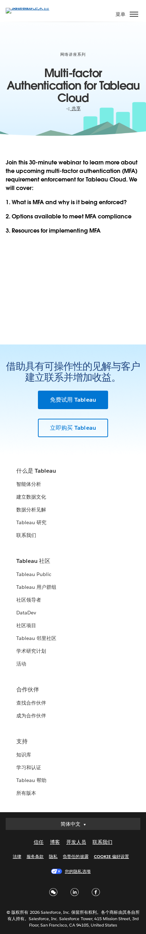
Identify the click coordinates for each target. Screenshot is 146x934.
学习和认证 (28, 767)
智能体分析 (28, 484)
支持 (22, 741)
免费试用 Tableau (73, 399)
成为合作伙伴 (31, 715)
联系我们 (26, 535)
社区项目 (26, 625)
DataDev (26, 612)
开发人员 (76, 842)
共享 (75, 108)
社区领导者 (28, 600)
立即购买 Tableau (73, 427)
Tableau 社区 (33, 561)
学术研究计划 (31, 651)
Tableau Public (33, 574)
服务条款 (35, 856)
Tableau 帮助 (31, 780)
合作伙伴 (27, 689)
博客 (55, 842)
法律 (17, 856)
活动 (21, 664)
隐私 (53, 856)
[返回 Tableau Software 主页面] (30, 7)
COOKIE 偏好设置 (111, 856)
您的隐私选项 (77, 871)
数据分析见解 (31, 509)
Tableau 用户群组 (36, 587)
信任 (39, 842)
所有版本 (26, 793)
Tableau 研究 (31, 522)
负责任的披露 (75, 856)
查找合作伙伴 (31, 703)
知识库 (23, 754)
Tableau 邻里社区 (36, 638)
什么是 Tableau (36, 470)
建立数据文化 (31, 497)
